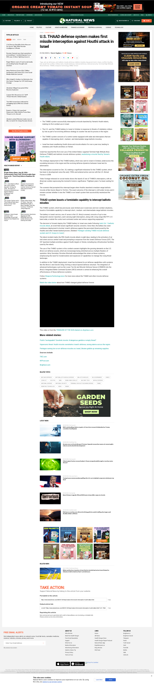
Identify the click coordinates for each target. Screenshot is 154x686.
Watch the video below (48, 283)
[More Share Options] (77, 58)
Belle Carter (74, 510)
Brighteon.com (45, 365)
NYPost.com (44, 361)
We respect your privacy (10, 647)
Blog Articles (98, 647)
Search (150, 15)
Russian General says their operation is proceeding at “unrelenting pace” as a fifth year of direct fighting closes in (19, 55)
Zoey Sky (73, 493)
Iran (41, 64)
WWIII (71, 66)
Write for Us (68, 643)
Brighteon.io (126, 633)
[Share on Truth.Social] (64, 58)
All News (97, 636)
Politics (39, 27)
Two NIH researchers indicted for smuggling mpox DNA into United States (17, 103)
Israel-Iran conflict (49, 64)
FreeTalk (125, 647)
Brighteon (11, 15)
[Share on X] (55, 58)
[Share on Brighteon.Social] (42, 58)
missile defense (69, 64)
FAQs (142, 15)
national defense (80, 64)
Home (3, 15)
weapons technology (62, 66)
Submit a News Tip (70, 650)
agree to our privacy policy (52, 682)
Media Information (70, 645)
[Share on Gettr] (73, 58)
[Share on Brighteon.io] (46, 58)
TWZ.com (43, 357)
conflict (104, 62)
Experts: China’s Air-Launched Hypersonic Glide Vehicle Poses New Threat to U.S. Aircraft (18, 112)
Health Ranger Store (100, 638)
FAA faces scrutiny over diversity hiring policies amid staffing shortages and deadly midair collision (87, 512)
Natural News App (100, 643)
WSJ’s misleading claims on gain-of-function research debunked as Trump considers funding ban (86, 427)
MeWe (125, 650)
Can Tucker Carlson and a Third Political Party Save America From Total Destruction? (11, 203)
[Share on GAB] (68, 58)
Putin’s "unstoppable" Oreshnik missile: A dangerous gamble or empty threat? (68, 340)
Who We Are (68, 633)
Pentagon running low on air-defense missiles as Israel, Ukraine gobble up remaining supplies (74, 349)
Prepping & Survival (95, 27)
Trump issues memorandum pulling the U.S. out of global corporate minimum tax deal (88, 478)
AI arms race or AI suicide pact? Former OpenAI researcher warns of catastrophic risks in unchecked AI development (88, 445)
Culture (48, 27)
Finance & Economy (77, 27)
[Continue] (43, 643)
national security (92, 64)
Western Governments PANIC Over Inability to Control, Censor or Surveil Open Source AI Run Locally (28, 187)
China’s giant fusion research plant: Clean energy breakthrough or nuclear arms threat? (88, 461)
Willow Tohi (73, 442)
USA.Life (125, 655)
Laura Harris (74, 476)
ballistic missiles (80, 62)
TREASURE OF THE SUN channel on (74, 330)
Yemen (75, 66)
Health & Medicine (61, 27)
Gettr (124, 645)
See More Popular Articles (20, 131)
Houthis (109, 62)
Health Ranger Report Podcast (103, 640)
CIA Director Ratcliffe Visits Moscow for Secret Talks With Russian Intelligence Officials (18, 46)
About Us (136, 15)
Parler (125, 640)
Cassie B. (73, 425)
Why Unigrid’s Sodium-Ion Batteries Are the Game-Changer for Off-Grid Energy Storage (19, 81)
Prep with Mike (20, 15)
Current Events (50, 32)
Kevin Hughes (56, 53)
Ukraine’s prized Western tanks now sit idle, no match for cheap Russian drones (19, 120)
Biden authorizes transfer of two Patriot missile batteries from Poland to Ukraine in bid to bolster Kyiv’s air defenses (86, 571)
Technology (119, 27)
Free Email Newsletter (71, 638)
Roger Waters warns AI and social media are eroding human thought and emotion (19, 63)
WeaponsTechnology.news (55, 276)
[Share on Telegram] (59, 58)
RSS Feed (97, 650)
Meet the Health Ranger (72, 636)
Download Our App (125, 15)
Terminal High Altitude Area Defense (81, 383)
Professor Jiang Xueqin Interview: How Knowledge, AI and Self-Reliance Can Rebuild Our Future (11, 217)
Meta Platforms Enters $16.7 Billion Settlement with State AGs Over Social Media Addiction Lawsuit (19, 72)
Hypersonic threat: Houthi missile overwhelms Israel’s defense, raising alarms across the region (75, 344)
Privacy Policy (69, 652)
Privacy (47, 669)
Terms (52, 669)
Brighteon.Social (128, 636)
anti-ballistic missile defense (65, 62)
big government (91, 62)
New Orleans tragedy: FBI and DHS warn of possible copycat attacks (84, 495)
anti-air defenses (49, 62)
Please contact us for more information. (51, 617)
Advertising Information (72, 647)
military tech (59, 64)
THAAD (52, 66)
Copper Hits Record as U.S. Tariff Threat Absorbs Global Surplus (17, 95)
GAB (124, 652)
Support (67, 640)
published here (64, 672)
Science (108, 27)
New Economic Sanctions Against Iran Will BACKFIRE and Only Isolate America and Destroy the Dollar (28, 217)
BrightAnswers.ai (113, 15)
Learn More (99, 679)
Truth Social (126, 643)
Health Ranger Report (12, 165)
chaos (99, 62)
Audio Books (38, 15)
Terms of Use (69, 655)
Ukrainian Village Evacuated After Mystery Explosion (17, 89)
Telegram (126, 638)
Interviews (29, 15)
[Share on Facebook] (51, 58)
